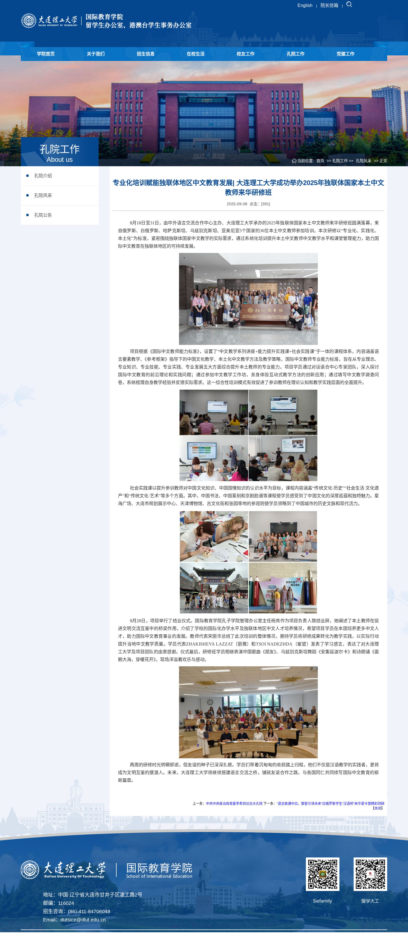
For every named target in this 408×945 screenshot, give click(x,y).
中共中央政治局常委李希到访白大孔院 (234, 804)
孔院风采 (43, 195)
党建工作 (345, 54)
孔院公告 (43, 215)
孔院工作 (295, 54)
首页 (320, 160)
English (305, 5)
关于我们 (96, 54)
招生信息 (146, 54)
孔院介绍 (43, 175)
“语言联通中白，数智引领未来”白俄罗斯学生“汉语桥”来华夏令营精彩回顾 (330, 804)
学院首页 (46, 54)
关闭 (377, 808)
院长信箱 (329, 5)
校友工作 (246, 54)
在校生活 (196, 54)
